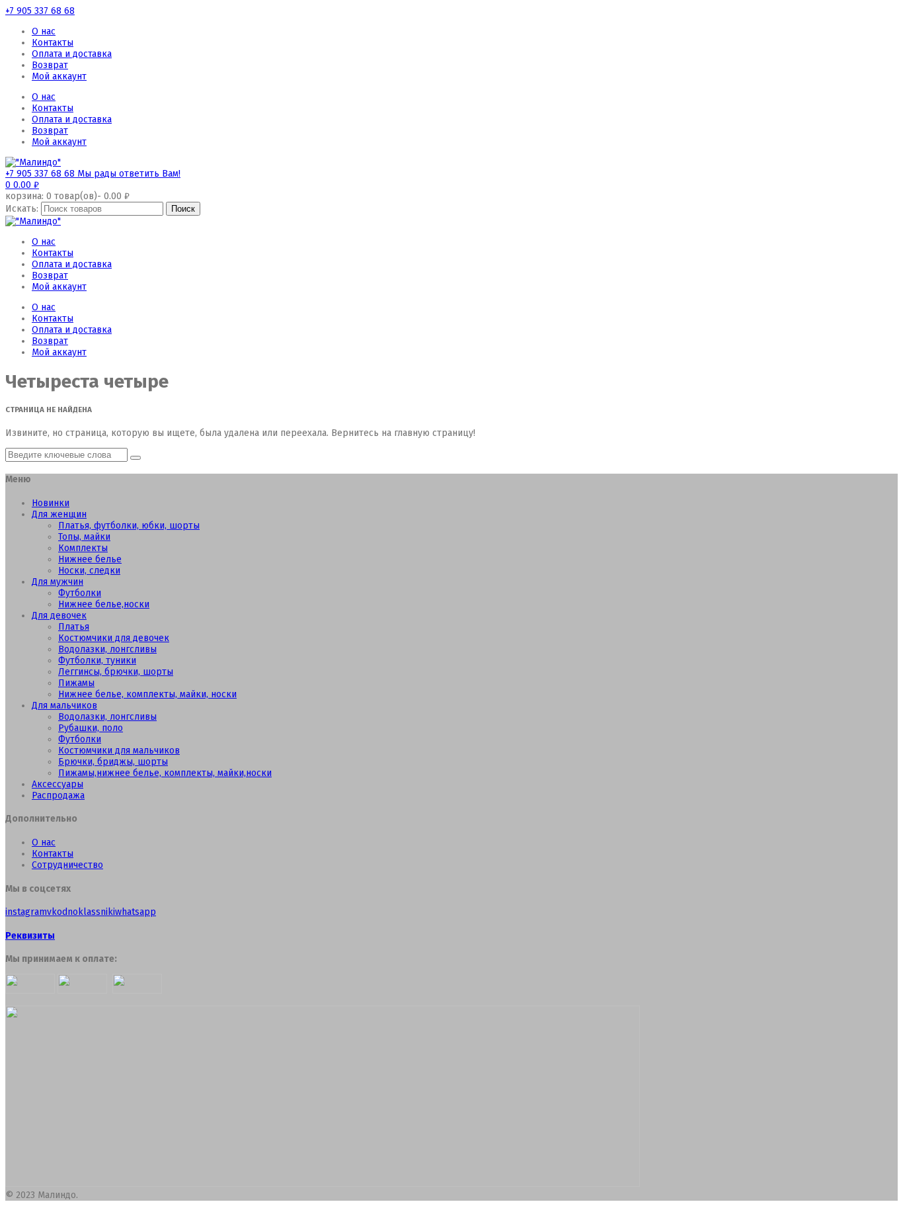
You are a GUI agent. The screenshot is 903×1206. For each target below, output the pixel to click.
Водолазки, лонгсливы (107, 649)
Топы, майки (84, 536)
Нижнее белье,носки (103, 604)
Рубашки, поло (90, 728)
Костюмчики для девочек (113, 638)
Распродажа (58, 795)
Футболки (79, 593)
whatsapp (135, 912)
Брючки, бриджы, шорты (113, 761)
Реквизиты (30, 935)
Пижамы (76, 683)
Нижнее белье (90, 559)
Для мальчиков (64, 705)
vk (52, 912)
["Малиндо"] (33, 162)
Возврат (50, 65)
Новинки (50, 503)
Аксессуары (57, 784)
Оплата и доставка (72, 54)
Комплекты (83, 548)
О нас (44, 31)
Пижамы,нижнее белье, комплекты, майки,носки (165, 773)
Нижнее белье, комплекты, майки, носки (147, 694)
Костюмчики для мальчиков (119, 750)
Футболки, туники (97, 660)
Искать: (21, 208)
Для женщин (59, 514)
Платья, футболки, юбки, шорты (129, 525)
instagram (26, 912)
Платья (73, 626)
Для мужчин (57, 581)
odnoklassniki (86, 912)
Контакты (52, 42)
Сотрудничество (67, 865)
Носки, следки (89, 570)
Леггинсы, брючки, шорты (115, 671)
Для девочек (59, 615)
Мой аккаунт (59, 76)
